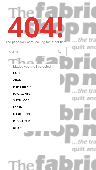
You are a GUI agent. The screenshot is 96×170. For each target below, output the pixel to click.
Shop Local (22, 100)
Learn (17, 107)
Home (17, 73)
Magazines (21, 93)
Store (18, 128)
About (18, 80)
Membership (22, 86)
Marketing (21, 114)
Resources (21, 121)
